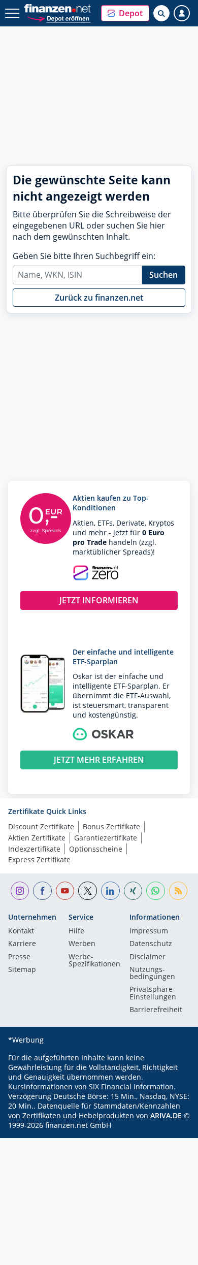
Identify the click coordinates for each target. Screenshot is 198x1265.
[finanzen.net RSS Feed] (178, 891)
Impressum (148, 931)
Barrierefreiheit (155, 1010)
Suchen (163, 274)
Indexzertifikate (34, 849)
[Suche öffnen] (161, 13)
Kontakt (21, 931)
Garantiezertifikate (105, 837)
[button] (125, 13)
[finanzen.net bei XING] (133, 891)
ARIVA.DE (166, 1115)
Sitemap (22, 970)
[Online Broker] (58, 18)
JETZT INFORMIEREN (99, 600)
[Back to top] (170, 1252)
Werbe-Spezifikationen (94, 960)
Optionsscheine (95, 849)
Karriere (22, 944)
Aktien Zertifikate (36, 837)
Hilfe (76, 931)
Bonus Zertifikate (111, 826)
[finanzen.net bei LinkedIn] (110, 891)
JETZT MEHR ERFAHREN (99, 759)
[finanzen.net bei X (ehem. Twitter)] (87, 891)
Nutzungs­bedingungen (152, 973)
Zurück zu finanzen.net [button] (99, 297)
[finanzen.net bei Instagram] (20, 891)
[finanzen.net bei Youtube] (65, 891)
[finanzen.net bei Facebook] (42, 891)
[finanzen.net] (57, 8)
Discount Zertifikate (41, 826)
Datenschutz (150, 944)
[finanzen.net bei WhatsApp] (155, 891)
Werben (82, 944)
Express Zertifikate (39, 859)
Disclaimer (147, 957)
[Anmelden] (182, 13)
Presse (19, 957)
